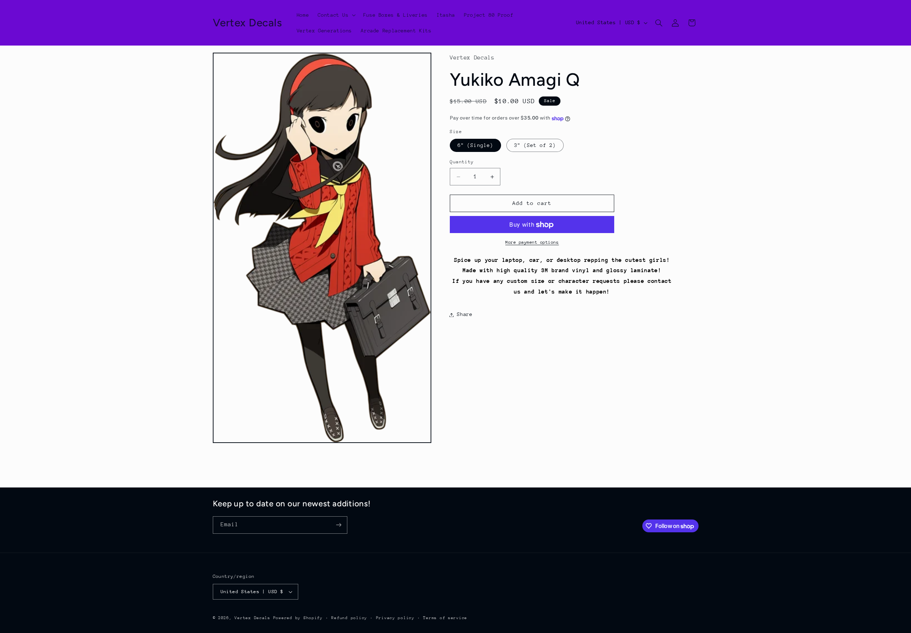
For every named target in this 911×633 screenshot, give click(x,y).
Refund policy (349, 618)
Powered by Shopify (298, 618)
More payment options (532, 242)
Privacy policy (395, 618)
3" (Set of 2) (535, 145)
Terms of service (445, 618)
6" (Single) (475, 145)
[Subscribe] (338, 525)
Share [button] (464, 314)
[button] (336, 15)
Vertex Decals (252, 618)
